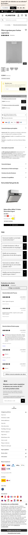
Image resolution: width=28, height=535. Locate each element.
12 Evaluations (12, 35)
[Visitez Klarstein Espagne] (18, 497)
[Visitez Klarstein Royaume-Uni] (21, 497)
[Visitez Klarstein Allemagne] (2, 497)
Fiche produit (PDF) (7, 218)
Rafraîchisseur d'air (5, 437)
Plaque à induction (5, 443)
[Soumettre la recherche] (2, 20)
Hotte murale (4, 440)
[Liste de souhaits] (22, 15)
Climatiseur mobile (5, 417)
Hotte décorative (5, 426)
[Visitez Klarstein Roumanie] (18, 500)
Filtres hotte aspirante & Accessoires (20, 24)
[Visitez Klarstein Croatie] (15, 500)
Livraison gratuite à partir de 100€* (19, 11)
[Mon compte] (18, 15)
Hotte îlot (3, 423)
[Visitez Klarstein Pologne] (11, 500)
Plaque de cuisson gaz (6, 445)
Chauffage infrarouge (6, 428)
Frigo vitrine (4, 434)
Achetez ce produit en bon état (9, 98)
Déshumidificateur (5, 420)
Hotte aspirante (7, 24)
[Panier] (26, 15)
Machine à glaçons (5, 431)
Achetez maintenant (13, 8)
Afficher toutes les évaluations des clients (16, 374)
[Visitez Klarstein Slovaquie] (2, 500)
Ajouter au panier (24, 102)
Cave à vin (3, 414)
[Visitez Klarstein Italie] (15, 497)
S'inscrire (22, 89)
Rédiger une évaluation (14, 288)
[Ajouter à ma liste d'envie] (26, 30)
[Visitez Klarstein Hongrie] (8, 500)
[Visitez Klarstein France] (11, 497)
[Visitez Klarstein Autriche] (5, 497)
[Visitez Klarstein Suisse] (8, 497)
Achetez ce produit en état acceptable (11, 105)
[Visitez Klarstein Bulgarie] (21, 500)
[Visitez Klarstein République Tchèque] (5, 500)
